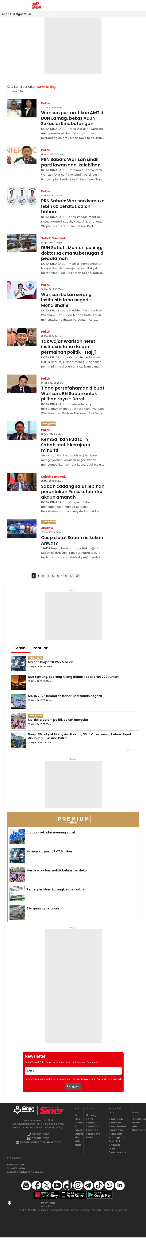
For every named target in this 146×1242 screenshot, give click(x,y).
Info (134, 1126)
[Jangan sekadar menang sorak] (17, 836)
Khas (78, 1145)
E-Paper (78, 1128)
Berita (78, 1115)
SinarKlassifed (16, 1168)
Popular (40, 648)
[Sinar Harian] (36, 5)
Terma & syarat (82, 1079)
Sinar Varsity (117, 1152)
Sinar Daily (116, 1119)
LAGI (130, 750)
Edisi (78, 1119)
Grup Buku (115, 1141)
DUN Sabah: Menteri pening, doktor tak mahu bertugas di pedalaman (73, 253)
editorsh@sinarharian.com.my (40, 1142)
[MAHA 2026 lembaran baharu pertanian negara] (18, 701)
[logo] (25, 1110)
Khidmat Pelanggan (135, 1130)
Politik (45, 103)
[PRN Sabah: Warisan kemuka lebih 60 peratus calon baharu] (21, 196)
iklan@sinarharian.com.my (16, 1172)
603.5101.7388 (40, 1134)
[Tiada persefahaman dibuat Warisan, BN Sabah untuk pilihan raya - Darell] (21, 384)
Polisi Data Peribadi (93, 1135)
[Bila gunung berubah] (17, 912)
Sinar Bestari (117, 1126)
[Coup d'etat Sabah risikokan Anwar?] (21, 528)
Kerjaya (91, 1122)
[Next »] (77, 575)
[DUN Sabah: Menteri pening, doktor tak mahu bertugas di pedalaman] (21, 243)
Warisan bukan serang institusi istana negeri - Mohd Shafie (66, 300)
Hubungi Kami (91, 1117)
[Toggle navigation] (5, 4)
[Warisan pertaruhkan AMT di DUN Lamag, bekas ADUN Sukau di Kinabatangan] (21, 108)
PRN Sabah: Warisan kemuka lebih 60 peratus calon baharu (73, 206)
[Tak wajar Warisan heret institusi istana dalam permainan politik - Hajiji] (21, 337)
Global (78, 1122)
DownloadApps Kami (48, 1204)
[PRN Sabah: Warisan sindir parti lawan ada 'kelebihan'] (21, 155)
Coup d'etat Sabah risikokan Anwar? (72, 540)
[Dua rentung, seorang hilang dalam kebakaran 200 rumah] (18, 682)
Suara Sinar (78, 1135)
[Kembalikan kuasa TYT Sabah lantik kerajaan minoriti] (21, 430)
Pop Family (116, 1130)
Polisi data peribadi (109, 1079)
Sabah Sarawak (53, 238)
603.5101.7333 (40, 1138)
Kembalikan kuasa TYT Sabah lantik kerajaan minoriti (66, 445)
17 (71, 575)
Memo (135, 1122)
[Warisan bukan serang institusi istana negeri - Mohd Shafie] (21, 290)
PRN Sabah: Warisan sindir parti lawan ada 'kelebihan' (71, 162)
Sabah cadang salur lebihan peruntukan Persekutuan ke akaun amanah (72, 492)
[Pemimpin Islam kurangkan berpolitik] (17, 893)
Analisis (47, 528)
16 (65, 575)
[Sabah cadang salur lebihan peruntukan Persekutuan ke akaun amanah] (21, 482)
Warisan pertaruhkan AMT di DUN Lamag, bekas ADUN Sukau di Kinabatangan (73, 118)
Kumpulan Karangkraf (117, 1135)
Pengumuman (135, 1119)
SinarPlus (115, 1122)
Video (78, 1141)
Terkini (20, 648)
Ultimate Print (114, 1146)
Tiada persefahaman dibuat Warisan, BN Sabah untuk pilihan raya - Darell (72, 394)
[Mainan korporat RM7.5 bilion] (18, 663)
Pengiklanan (15, 1164)
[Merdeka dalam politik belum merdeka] (18, 721)
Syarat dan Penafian (93, 1128)
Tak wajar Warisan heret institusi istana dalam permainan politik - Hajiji (68, 347)
